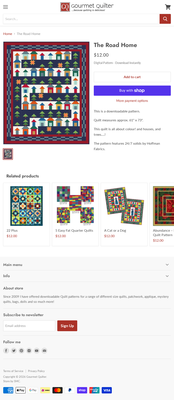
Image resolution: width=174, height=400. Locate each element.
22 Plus (12, 230)
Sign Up (67, 325)
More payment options (132, 100)
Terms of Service (13, 371)
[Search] (165, 19)
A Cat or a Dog (115, 230)
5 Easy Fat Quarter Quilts (74, 230)
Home (7, 34)
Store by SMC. (12, 381)
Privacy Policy (36, 371)
